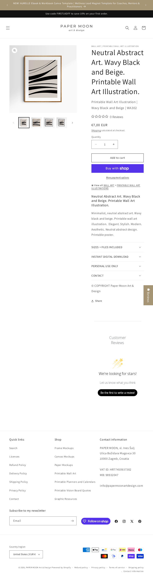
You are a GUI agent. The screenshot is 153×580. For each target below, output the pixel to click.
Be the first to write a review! (118, 392)
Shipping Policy (18, 481)
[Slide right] (72, 123)
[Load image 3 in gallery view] (49, 122)
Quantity (96, 136)
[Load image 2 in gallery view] (36, 122)
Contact (14, 499)
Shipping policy (136, 567)
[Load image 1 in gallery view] (23, 122)
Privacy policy (98, 567)
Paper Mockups (64, 465)
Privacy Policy (17, 490)
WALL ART (109, 185)
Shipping (96, 130)
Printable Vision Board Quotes (73, 490)
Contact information (134, 571)
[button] (8, 28)
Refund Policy (17, 465)
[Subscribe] (72, 520)
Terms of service (117, 567)
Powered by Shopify (61, 567)
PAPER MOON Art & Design (38, 567)
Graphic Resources (66, 499)
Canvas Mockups (64, 456)
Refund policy (81, 567)
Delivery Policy (18, 473)
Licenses (14, 456)
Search (13, 448)
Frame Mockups (64, 448)
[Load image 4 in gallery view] (61, 122)
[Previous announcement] (7, 5)
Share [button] (98, 300)
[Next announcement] (146, 5)
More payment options (117, 177)
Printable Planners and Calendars (75, 481)
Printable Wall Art (65, 473)
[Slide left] (13, 123)
